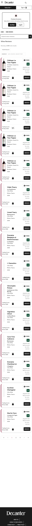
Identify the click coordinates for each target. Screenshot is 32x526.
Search (30, 36)
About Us (16, 519)
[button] (13, 54)
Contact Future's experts (16, 522)
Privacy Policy (20, 525)
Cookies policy (11, 525)
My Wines (27, 60)
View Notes (27, 77)
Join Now (12, 25)
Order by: (4, 54)
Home (2, 32)
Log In (20, 25)
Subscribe (7, 8)
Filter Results (5, 49)
